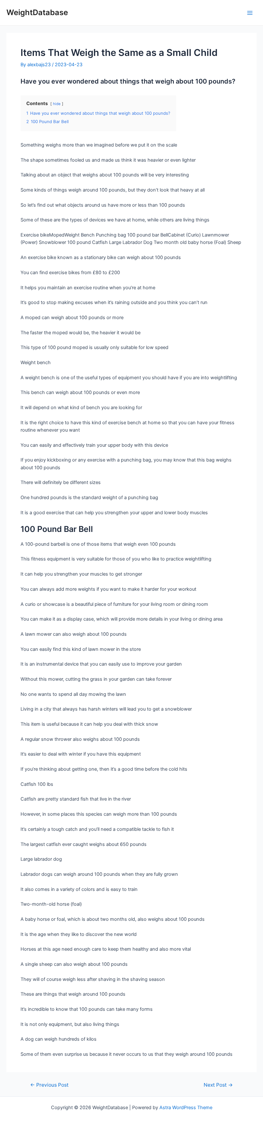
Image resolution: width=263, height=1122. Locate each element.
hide (57, 104)
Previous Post (49, 1085)
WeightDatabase (37, 12)
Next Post (218, 1085)
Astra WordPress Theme (185, 1107)
